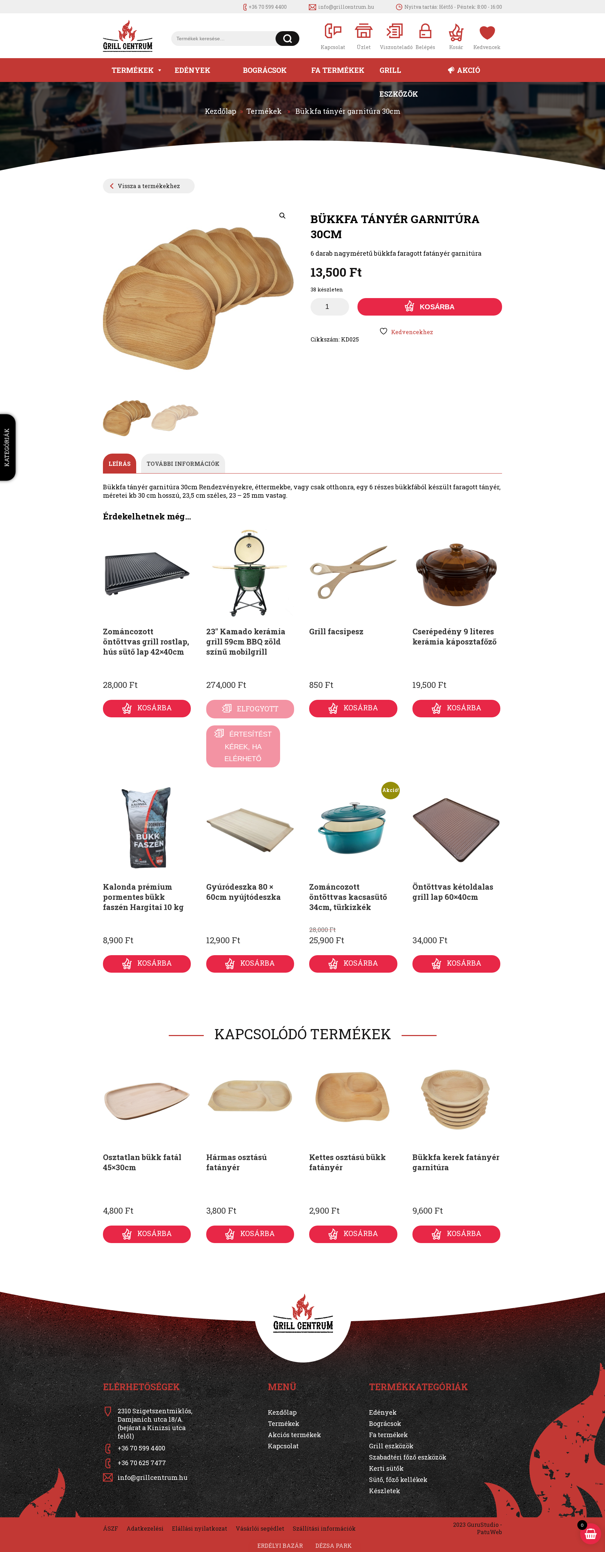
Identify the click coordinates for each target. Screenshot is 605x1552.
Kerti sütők (386, 1468)
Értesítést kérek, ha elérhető (248, 746)
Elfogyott (257, 708)
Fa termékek (337, 70)
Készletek (384, 1491)
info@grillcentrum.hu (346, 7)
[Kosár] (456, 36)
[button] (282, 215)
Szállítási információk (324, 1528)
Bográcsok (265, 70)
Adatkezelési (145, 1528)
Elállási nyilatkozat (199, 1528)
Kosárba (437, 307)
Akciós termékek (294, 1434)
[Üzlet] (363, 36)
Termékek (133, 70)
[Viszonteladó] (394, 36)
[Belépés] (425, 36)
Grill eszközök (399, 73)
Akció (468, 70)
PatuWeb (489, 1532)
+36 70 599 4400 (268, 7)
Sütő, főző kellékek (398, 1479)
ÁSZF (110, 1528)
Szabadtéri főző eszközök (407, 1457)
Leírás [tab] (120, 463)
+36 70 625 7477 (142, 1462)
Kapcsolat (283, 1446)
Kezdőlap (220, 111)
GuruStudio (483, 1524)
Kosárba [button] (154, 707)
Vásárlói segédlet (260, 1528)
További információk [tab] (183, 463)
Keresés (287, 38)
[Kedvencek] (487, 36)
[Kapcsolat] (333, 36)
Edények (192, 70)
